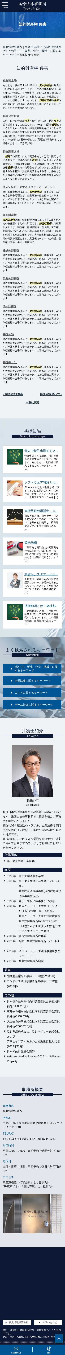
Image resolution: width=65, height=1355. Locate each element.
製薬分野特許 (11, 278)
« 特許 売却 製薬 (13, 394)
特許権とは (10, 362)
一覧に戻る (33, 402)
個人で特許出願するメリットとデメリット (29, 187)
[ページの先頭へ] (59, 1338)
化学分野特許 (11, 115)
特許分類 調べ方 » (51, 394)
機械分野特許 (11, 250)
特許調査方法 (11, 151)
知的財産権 (10, 214)
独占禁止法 (10, 80)
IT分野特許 (9, 306)
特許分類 (8, 334)
